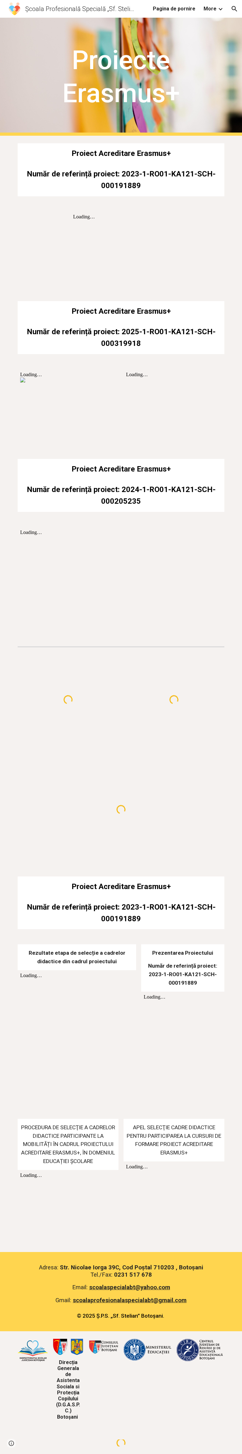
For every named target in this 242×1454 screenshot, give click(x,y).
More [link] (210, 9)
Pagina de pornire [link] (174, 9)
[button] (234, 8)
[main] (121, 76)
